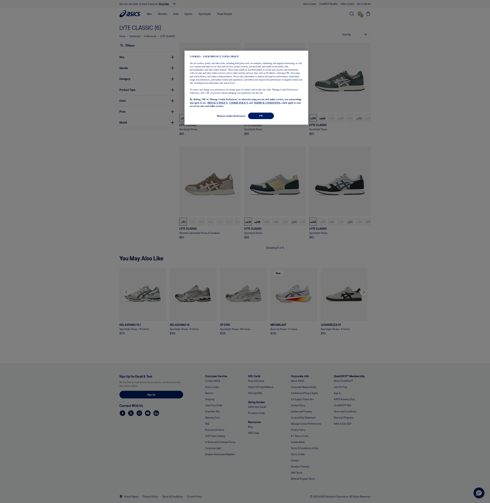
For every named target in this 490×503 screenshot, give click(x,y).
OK (261, 116)
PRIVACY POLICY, (217, 103)
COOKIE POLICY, (238, 103)
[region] (246, 87)
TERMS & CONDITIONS (267, 103)
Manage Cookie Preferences (231, 116)
